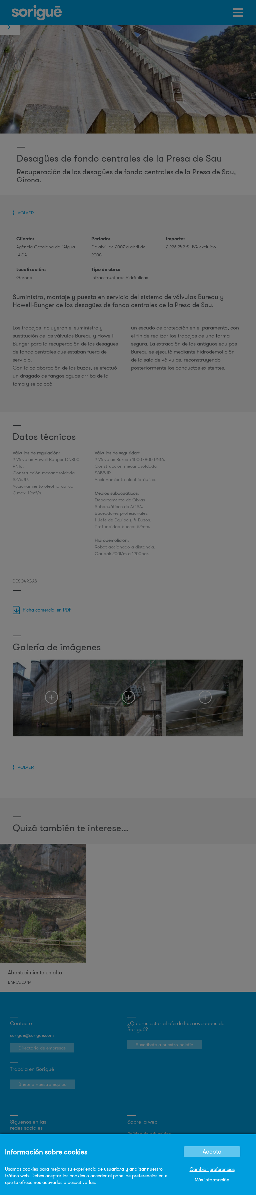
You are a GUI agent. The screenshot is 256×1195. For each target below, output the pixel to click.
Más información (212, 1180)
